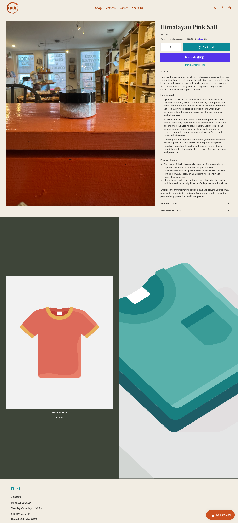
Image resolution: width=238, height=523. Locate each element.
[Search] (215, 7)
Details (164, 72)
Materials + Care (169, 203)
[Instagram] (18, 488)
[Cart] (229, 7)
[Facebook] (12, 488)
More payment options (195, 65)
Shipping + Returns (170, 210)
